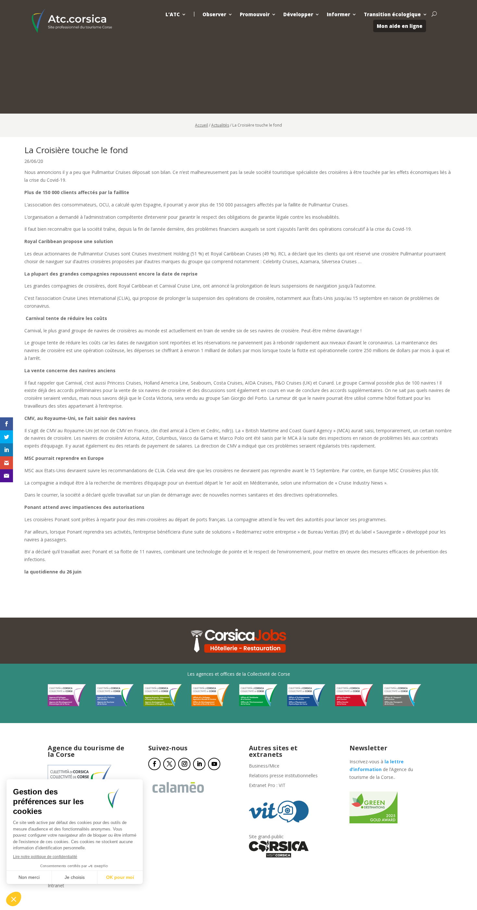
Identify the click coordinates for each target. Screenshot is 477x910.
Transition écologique (392, 14)
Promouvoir (255, 14)
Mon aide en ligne (399, 26)
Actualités (220, 125)
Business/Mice (264, 766)
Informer (338, 14)
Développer (298, 14)
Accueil (201, 125)
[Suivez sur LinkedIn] (199, 764)
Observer (214, 14)
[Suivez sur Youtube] (214, 764)
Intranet (56, 886)
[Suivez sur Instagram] (184, 764)
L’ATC (172, 14)
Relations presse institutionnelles (283, 776)
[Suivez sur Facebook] (154, 764)
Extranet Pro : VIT (267, 785)
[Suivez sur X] (169, 764)
